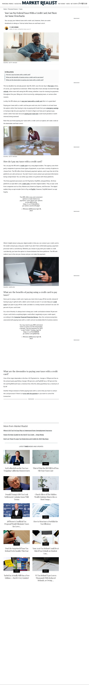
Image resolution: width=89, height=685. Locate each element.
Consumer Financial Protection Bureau (26, 317)
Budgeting (18, 3)
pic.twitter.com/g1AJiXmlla (31, 334)
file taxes (51, 86)
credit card (23, 165)
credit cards (26, 184)
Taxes (20, 9)
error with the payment (30, 393)
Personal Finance (8, 3)
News (68, 3)
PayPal (33, 189)
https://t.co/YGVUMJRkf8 (31, 332)
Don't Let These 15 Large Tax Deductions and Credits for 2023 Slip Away (25, 439)
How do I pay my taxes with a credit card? (18, 74)
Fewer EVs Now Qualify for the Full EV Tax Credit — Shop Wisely (23, 435)
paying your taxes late (31, 114)
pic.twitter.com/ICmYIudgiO (31, 206)
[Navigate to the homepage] (39, 3)
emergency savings (52, 108)
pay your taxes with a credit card (32, 101)
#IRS (24, 197)
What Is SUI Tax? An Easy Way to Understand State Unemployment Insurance (27, 430)
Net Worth (74, 3)
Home (5, 9)
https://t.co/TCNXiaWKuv (31, 204)
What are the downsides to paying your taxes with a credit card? (24, 80)
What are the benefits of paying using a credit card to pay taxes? (25, 77)
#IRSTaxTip (33, 202)
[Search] (79, 3)
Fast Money (61, 3)
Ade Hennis (14, 27)
